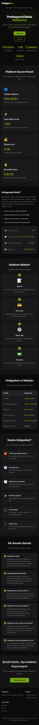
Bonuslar (25, 8)
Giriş (15, 8)
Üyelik (19, 8)
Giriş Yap (19, 33)
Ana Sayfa (9, 8)
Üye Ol (19, 39)
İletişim (31, 8)
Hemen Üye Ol (19, 680)
